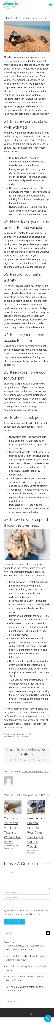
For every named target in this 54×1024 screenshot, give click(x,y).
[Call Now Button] (47, 1018)
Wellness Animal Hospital (15, 734)
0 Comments (25, 737)
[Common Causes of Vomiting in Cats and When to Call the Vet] (12, 801)
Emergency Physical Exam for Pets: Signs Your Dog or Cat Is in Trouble (35, 832)
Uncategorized (14, 737)
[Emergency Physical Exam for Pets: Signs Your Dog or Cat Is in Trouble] (36, 801)
